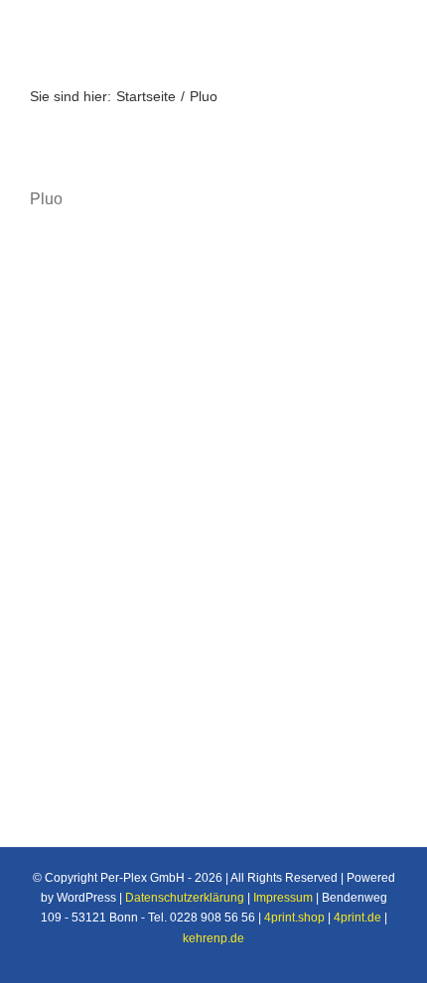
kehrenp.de (213, 938)
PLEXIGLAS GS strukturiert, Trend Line (212, 528)
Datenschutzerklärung (184, 898)
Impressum (283, 898)
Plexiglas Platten (107, 553)
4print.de (357, 917)
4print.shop (294, 917)
